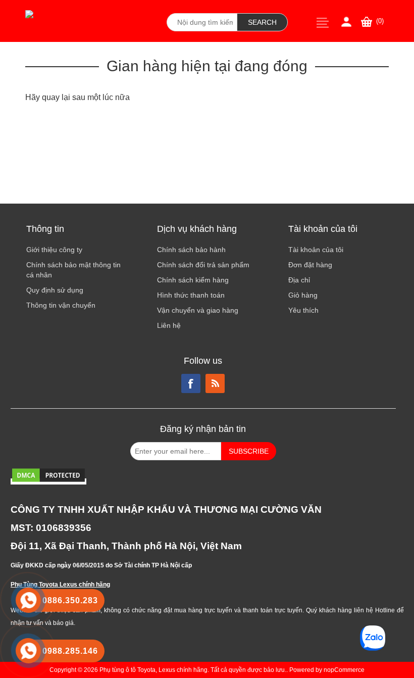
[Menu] (323, 22)
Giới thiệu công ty (54, 250)
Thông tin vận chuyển (60, 305)
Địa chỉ (299, 280)
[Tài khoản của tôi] (346, 22)
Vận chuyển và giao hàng (197, 310)
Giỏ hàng (303, 295)
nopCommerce (344, 669)
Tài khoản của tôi (315, 250)
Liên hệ (169, 325)
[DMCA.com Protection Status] (48, 481)
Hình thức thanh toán (191, 295)
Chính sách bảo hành (191, 250)
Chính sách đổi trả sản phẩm (203, 265)
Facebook (190, 383)
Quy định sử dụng (54, 290)
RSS (215, 383)
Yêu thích (303, 310)
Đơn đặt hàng (310, 265)
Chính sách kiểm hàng (193, 280)
